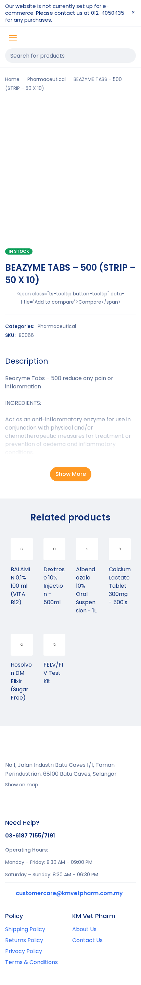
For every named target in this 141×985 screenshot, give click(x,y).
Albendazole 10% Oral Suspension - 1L (86, 589)
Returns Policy (24, 940)
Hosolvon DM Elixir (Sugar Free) (21, 681)
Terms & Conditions (31, 962)
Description (26, 361)
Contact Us (87, 940)
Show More (70, 474)
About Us (84, 929)
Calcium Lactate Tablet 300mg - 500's (120, 585)
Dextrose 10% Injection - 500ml (54, 585)
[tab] (26, 361)
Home (12, 79)
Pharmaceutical (46, 79)
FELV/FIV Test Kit (53, 673)
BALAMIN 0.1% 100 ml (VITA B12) (20, 585)
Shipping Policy (25, 929)
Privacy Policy (23, 951)
